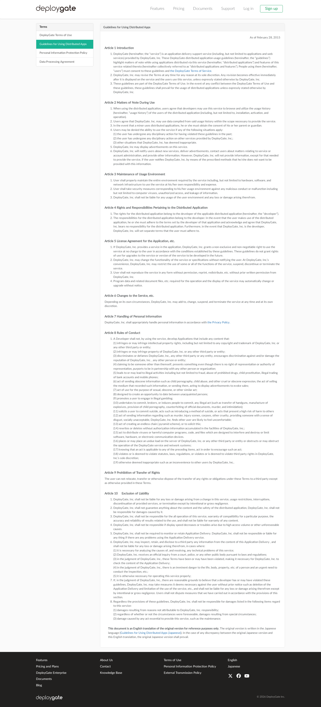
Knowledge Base (111, 672)
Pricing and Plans (47, 666)
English (232, 660)
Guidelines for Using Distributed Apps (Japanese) (150, 633)
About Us (106, 660)
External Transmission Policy (182, 672)
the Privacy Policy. (218, 322)
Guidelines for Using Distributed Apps (63, 44)
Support (228, 9)
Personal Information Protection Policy (63, 53)
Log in (248, 9)
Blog (39, 685)
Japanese (234, 666)
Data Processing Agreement (57, 62)
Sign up (271, 9)
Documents (202, 9)
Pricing (178, 9)
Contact (105, 666)
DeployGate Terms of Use (56, 35)
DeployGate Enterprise (51, 672)
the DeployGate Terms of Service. (191, 71)
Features (157, 9)
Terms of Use (172, 660)
